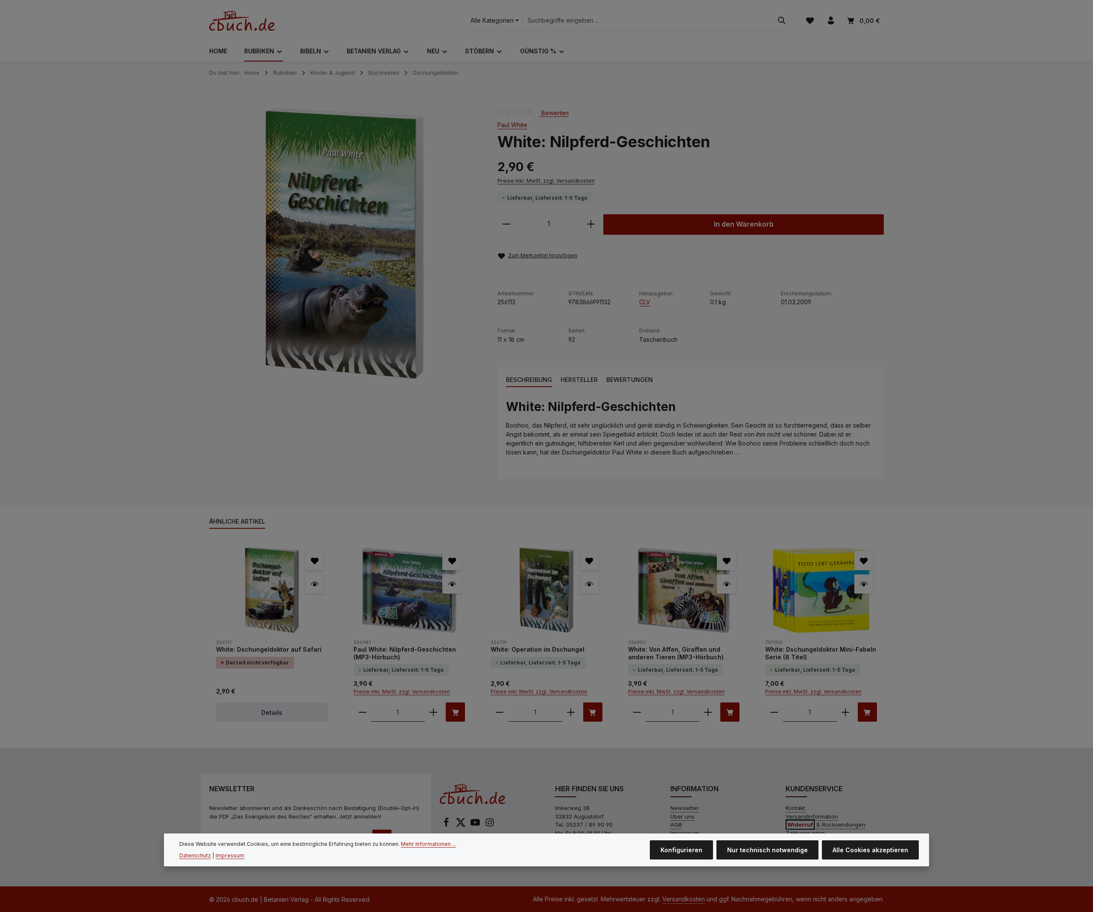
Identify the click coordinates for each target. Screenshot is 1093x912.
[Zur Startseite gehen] (242, 20)
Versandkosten (683, 899)
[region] (345, 243)
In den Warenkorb (744, 224)
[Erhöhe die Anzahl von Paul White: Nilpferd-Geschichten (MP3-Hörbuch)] (433, 712)
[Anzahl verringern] (506, 224)
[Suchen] (782, 20)
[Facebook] (447, 825)
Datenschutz (195, 855)
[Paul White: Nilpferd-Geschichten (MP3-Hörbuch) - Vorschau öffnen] (452, 584)
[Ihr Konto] (830, 20)
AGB (676, 824)
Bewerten (554, 112)
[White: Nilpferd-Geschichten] (344, 243)
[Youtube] (476, 825)
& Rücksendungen (826, 824)
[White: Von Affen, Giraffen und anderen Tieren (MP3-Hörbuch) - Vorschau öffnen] (726, 584)
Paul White (512, 124)
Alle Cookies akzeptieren (870, 850)
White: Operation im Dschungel (537, 649)
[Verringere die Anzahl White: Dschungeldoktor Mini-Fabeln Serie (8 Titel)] (774, 712)
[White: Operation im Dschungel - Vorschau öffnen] (589, 584)
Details (271, 712)
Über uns (682, 816)
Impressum (230, 855)
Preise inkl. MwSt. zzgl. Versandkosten (546, 181)
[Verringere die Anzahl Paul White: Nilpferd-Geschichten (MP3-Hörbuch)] (362, 712)
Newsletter (684, 807)
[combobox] (648, 20)
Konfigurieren (681, 850)
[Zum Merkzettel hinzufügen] (314, 560)
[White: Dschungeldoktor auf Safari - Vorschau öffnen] (314, 584)
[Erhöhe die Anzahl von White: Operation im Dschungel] (571, 712)
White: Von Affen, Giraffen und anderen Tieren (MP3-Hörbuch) (676, 653)
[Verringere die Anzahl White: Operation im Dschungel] (500, 712)
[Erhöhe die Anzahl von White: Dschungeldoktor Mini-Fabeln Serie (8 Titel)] (845, 712)
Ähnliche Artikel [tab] (237, 521)
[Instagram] (489, 825)
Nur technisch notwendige (767, 850)
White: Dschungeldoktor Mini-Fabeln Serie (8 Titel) (820, 653)
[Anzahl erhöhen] (591, 224)
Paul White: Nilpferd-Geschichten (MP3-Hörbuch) (405, 653)
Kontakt (795, 807)
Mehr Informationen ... (428, 844)
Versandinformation (812, 816)
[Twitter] (461, 825)
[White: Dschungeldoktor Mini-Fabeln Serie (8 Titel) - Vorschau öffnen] (864, 584)
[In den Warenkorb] (455, 712)
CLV (644, 302)
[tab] (529, 380)
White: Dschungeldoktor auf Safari (268, 649)
